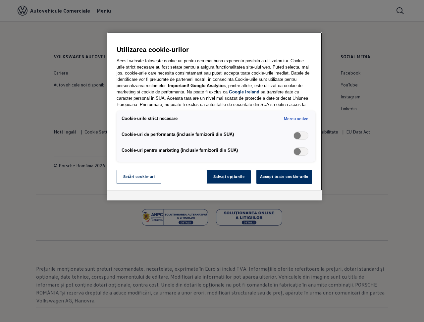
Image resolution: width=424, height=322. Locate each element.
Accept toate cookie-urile (284, 177)
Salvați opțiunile (229, 177)
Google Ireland (244, 92)
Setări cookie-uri (139, 177)
